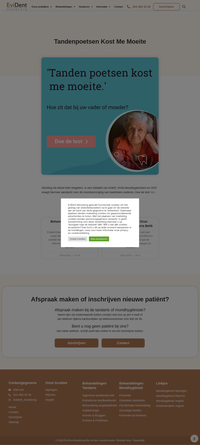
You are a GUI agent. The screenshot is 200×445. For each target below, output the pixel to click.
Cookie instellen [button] (77, 239)
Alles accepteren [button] (99, 239)
